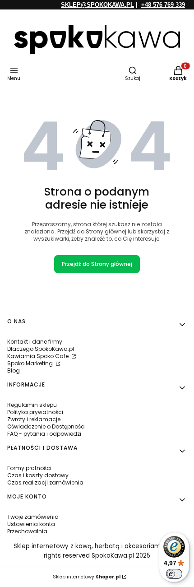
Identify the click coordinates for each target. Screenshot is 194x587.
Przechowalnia (27, 531)
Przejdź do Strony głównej (97, 264)
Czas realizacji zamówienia (45, 482)
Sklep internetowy (86, 576)
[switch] (174, 574)
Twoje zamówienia (33, 517)
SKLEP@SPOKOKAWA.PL (97, 4)
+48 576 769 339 (163, 4)
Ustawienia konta (31, 524)
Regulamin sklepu (32, 405)
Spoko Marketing (30, 363)
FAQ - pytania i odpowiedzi (44, 434)
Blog (13, 370)
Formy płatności (29, 468)
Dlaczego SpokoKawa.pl (40, 349)
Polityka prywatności (35, 412)
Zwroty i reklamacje (33, 419)
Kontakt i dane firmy (34, 341)
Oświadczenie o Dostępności (46, 426)
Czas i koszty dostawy (38, 475)
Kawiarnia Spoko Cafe (38, 356)
